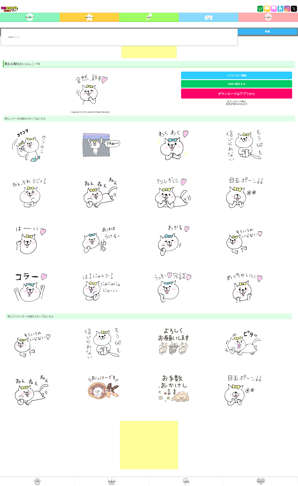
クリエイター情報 (236, 75)
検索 (267, 31)
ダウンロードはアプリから (236, 93)
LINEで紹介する (236, 83)
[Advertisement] (149, 49)
